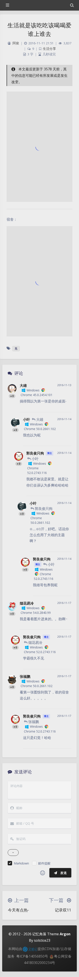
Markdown (21, 863)
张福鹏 (25, 676)
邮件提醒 (44, 863)
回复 (65, 406)
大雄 (23, 385)
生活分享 (49, 49)
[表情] (42, 872)
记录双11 (63, 910)
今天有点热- (18, 910)
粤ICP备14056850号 (32, 956)
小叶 (26, 419)
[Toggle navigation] (72, 5)
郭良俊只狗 (35, 453)
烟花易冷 (27, 603)
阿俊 (16, 43)
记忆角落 (39, 934)
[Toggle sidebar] (7, 5)
